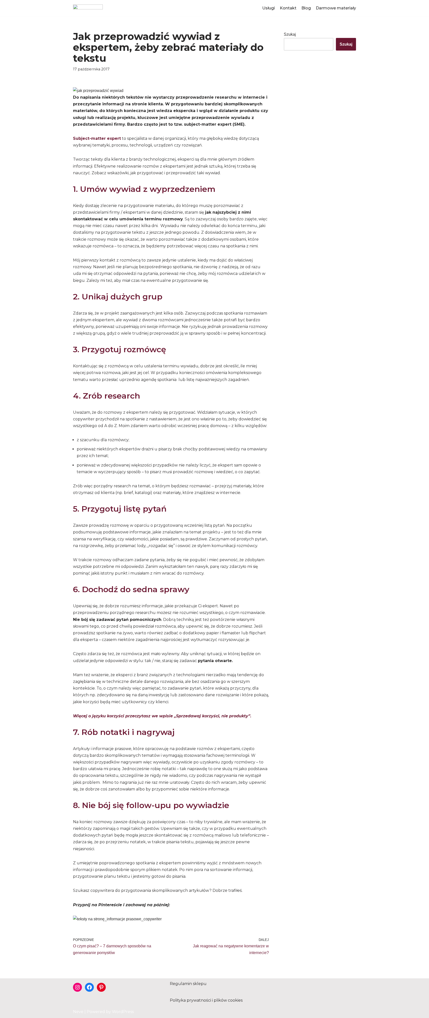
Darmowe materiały (336, 8)
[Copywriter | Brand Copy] (88, 8)
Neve (78, 1011)
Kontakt (288, 8)
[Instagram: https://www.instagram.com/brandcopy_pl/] (77, 987)
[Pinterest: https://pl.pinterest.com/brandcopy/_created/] (101, 987)
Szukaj (290, 34)
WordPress (123, 1011)
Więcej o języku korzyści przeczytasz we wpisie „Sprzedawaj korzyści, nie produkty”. (162, 716)
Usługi (268, 8)
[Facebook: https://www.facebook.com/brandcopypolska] (89, 987)
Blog (306, 8)
